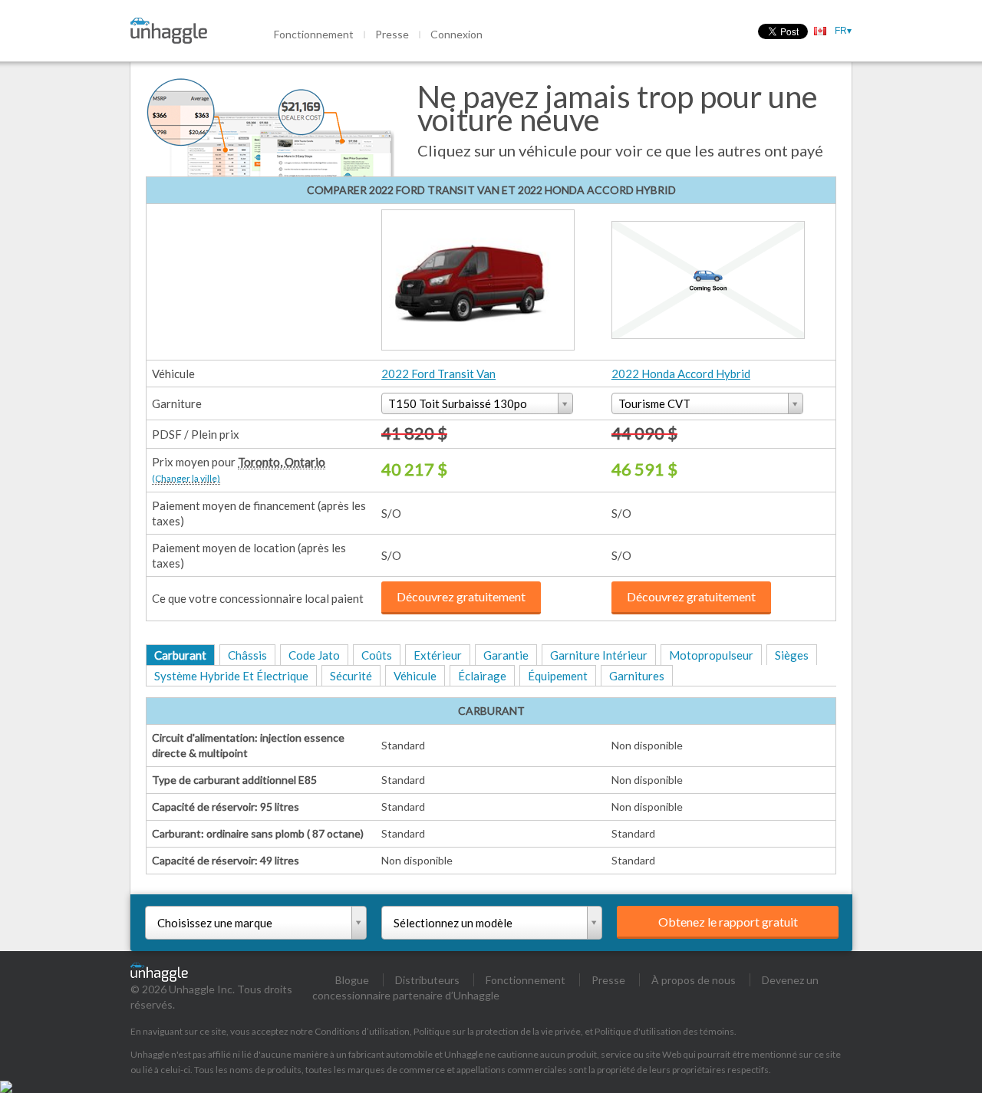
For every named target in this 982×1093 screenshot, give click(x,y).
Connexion (456, 34)
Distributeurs (427, 979)
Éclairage (482, 676)
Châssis (247, 655)
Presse (392, 34)
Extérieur (438, 655)
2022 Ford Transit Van (438, 373)
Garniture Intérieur (599, 655)
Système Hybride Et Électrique (231, 676)
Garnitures (636, 676)
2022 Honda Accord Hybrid (680, 373)
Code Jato (314, 655)
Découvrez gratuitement (461, 596)
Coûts (376, 655)
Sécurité (351, 676)
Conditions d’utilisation (362, 1031)
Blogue (352, 979)
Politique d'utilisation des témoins (664, 1031)
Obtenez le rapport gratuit (728, 921)
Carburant (180, 655)
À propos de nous (693, 979)
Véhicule (415, 676)
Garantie (506, 655)
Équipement (558, 676)
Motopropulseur (711, 655)
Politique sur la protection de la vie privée (497, 1031)
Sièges (792, 655)
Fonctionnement (314, 34)
